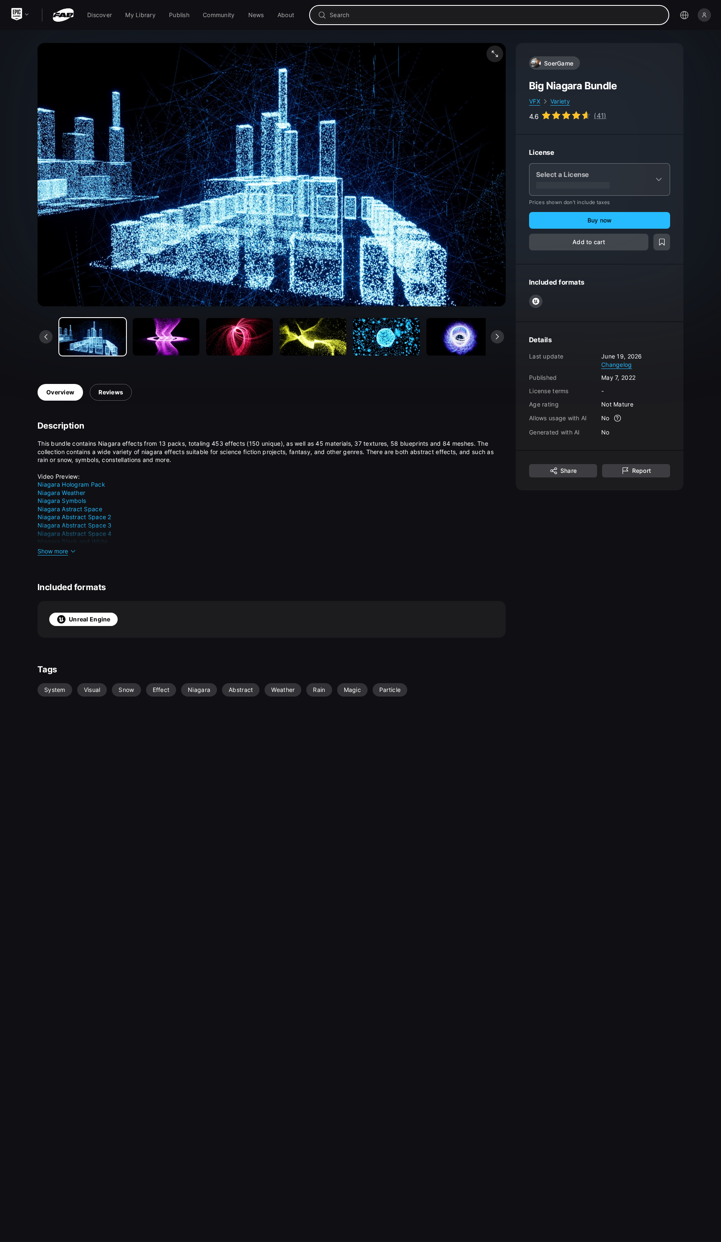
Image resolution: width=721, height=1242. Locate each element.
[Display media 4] (386, 337)
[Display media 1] (166, 337)
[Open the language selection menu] (684, 15)
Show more (53, 551)
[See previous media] (46, 336)
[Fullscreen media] (495, 53)
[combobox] (495, 15)
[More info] (618, 418)
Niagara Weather (61, 492)
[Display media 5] (459, 337)
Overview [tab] (60, 392)
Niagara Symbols (62, 500)
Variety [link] (560, 101)
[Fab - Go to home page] (63, 15)
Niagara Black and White (73, 541)
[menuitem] (99, 15)
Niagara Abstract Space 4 (75, 533)
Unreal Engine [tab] (90, 619)
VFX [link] (534, 101)
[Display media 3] (313, 337)
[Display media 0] (92, 337)
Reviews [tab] (110, 392)
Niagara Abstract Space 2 (74, 516)
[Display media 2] (239, 337)
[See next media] (497, 336)
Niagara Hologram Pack (71, 484)
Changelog (616, 364)
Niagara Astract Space (70, 508)
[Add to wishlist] (661, 242)
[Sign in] (704, 15)
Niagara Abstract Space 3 (75, 525)
